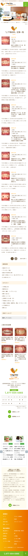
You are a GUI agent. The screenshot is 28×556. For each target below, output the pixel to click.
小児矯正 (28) (5, 286)
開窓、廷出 (13, 39)
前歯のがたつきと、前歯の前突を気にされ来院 (18, 159)
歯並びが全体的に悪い (7, 272)
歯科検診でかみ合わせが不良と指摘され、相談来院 (18, 67)
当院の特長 (5, 521)
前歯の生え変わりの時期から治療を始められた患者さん (18, 243)
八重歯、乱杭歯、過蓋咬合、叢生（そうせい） (19, 41)
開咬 (17, 133)
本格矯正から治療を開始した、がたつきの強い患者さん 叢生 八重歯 (18, 222)
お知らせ (5, 519)
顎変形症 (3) (5, 289)
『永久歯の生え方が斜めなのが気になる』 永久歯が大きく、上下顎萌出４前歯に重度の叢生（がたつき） (18, 90)
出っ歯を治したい (6, 277)
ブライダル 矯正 (6, 270)
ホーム (4, 516)
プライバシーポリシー (18, 521)
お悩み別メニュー (17, 541)
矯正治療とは (5, 530)
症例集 (15, 543)
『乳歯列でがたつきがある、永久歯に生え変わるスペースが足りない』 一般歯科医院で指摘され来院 (18, 138)
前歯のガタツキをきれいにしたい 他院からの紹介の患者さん (18, 180)
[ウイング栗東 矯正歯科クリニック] (8, 4)
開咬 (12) (4, 307)
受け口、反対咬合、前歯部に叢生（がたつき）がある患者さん (20, 339)
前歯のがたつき (6, 268)
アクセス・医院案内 (18, 516)
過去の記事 (22, 258)
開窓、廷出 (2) (5, 293)
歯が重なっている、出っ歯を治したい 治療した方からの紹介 (18, 114)
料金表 (15, 519)
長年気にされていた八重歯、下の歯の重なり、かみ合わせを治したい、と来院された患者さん (20, 357)
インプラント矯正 (6, 541)
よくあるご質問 (17, 538)
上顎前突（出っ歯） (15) (8, 298)
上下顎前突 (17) (6, 305)
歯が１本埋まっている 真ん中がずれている (18, 46)
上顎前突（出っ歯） (19, 106)
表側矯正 (5, 536)
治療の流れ (5, 533)
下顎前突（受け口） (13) (8, 300)
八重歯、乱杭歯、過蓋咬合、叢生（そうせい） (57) (14, 303)
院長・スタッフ (6, 524)
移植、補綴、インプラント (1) (9, 291)
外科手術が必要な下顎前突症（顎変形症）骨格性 (7, 356)
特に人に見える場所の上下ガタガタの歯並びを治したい (18, 201)
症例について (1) (6, 296)
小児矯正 (13, 60)
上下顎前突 (13, 42)
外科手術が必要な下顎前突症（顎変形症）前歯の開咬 (7, 339)
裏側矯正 (5, 538)
